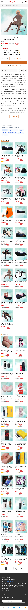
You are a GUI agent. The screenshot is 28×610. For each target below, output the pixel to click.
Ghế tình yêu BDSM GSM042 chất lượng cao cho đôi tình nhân (6, 179)
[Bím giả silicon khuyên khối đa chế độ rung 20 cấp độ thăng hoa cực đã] (7, 458)
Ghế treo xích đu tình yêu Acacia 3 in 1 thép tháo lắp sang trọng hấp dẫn (7, 241)
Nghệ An (21, 130)
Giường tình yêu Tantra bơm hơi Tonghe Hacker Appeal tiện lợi (20, 241)
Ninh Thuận (10, 132)
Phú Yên (21, 132)
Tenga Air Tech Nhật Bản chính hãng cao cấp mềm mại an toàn (20, 398)
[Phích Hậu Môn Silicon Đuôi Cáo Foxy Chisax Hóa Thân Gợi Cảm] (7, 503)
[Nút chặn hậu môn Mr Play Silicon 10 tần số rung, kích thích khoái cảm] (21, 550)
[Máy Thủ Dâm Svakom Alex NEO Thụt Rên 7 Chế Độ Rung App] (21, 503)
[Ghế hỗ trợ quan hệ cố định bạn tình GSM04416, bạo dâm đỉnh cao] (7, 316)
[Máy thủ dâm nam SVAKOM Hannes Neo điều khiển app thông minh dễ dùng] (21, 365)
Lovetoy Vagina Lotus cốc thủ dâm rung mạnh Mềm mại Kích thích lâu (20, 352)
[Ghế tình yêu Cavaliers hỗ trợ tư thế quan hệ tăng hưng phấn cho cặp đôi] (21, 148)
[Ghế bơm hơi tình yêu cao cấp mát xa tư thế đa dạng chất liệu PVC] (21, 254)
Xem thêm (13, 116)
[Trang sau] (21, 568)
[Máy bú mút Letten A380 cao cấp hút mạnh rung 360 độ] (21, 435)
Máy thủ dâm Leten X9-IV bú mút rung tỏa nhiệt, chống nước (20, 468)
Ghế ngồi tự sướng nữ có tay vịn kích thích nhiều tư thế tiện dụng (20, 283)
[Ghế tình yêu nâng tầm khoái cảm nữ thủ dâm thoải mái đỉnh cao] (21, 191)
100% (22, 70)
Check (23, 601)
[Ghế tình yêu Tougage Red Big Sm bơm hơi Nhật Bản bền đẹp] (7, 295)
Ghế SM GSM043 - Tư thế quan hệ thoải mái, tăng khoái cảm (7, 262)
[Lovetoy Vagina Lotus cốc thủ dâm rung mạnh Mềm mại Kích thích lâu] (21, 342)
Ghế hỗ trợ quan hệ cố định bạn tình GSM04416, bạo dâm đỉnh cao (7, 325)
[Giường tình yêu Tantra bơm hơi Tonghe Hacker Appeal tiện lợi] (21, 233)
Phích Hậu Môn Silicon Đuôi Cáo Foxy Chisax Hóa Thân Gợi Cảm (7, 513)
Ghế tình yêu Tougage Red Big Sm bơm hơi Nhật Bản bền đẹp (7, 304)
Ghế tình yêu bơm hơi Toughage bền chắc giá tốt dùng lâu (21, 220)
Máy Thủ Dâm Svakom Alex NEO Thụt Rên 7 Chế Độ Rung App (20, 513)
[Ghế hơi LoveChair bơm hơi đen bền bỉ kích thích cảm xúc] (21, 170)
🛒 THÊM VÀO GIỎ (18, 58)
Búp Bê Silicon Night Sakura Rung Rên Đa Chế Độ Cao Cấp (20, 536)
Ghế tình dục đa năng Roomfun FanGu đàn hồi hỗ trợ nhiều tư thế (6, 283)
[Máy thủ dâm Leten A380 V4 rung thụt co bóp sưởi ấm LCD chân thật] (7, 412)
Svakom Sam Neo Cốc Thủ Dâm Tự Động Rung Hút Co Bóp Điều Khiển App (7, 375)
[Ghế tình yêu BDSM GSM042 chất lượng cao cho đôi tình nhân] (7, 170)
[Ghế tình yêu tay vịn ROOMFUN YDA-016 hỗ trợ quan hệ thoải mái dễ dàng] (7, 191)
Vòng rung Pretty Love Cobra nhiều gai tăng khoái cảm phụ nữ (6, 559)
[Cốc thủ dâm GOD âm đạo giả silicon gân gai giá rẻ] (21, 412)
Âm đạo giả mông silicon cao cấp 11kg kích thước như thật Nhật (6, 352)
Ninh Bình (4, 132)
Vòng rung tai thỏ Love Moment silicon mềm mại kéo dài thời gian (20, 490)
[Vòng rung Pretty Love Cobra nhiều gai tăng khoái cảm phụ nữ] (7, 550)
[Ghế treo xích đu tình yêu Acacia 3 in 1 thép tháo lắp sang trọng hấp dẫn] (7, 233)
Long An (10, 130)
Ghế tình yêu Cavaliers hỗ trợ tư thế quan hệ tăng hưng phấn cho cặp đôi (20, 157)
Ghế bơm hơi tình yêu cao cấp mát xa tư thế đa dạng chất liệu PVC (21, 262)
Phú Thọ (16, 132)
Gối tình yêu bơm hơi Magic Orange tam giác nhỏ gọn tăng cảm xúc (6, 220)
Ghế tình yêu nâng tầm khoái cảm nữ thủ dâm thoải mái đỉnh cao (20, 200)
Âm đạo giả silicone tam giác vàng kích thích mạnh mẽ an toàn (7, 398)
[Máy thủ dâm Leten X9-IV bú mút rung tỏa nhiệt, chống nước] (21, 458)
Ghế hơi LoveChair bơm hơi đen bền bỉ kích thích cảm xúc (20, 179)
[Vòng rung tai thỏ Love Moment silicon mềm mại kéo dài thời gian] (21, 481)
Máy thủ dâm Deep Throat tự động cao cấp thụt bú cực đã (7, 490)
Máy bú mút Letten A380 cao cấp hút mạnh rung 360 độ (20, 444)
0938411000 (15, 65)
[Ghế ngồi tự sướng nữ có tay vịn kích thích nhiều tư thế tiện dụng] (21, 275)
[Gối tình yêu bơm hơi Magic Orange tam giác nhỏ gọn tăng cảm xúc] (7, 212)
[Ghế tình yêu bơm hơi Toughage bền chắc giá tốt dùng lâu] (21, 212)
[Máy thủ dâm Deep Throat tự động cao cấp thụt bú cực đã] (7, 481)
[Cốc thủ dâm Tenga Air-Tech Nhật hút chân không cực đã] (7, 435)
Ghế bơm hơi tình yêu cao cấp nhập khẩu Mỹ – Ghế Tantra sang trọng (7, 157)
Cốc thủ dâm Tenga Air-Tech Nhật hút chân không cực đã (7, 444)
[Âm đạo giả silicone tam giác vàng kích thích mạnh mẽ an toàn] (7, 388)
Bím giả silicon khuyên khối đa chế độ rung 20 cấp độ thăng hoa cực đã (6, 468)
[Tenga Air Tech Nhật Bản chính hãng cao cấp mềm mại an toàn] (21, 388)
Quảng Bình (5, 135)
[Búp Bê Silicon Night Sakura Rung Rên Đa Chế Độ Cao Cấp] (21, 526)
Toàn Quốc (5, 130)
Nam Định (16, 130)
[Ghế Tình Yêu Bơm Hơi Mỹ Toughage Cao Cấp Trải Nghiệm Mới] (21, 295)
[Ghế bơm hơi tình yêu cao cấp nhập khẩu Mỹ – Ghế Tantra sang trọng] (7, 148)
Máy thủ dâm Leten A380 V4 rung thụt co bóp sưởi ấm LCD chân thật (7, 421)
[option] (14, 22)
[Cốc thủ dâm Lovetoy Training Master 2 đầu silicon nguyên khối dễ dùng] (7, 526)
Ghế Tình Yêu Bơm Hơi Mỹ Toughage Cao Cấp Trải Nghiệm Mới (21, 304)
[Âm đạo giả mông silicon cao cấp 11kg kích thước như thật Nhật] (7, 342)
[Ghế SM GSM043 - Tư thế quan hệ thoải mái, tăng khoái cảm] (7, 254)
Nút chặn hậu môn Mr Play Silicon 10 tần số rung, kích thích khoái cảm (21, 559)
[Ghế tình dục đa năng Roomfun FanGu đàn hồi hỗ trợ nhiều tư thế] (14, 22)
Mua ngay (14, 63)
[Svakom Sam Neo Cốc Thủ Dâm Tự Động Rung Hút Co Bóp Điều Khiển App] (7, 365)
